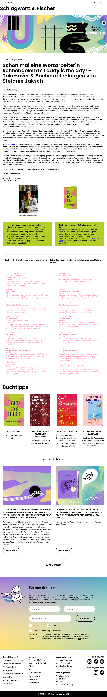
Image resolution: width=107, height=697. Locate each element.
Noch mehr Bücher (53, 459)
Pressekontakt (9, 667)
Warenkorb (34, 682)
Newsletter (8, 677)
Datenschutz (35, 672)
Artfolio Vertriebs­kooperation (11, 681)
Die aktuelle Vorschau (13, 673)
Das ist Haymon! (10, 657)
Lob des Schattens (66, 319)
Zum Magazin (53, 564)
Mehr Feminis (11, 275)
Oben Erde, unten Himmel (69, 305)
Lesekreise (7, 670)
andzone (26, 350)
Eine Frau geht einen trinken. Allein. (73, 366)
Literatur (55, 625)
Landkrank (10, 364)
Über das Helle (9, 144)
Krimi (36, 625)
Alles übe (62, 275)
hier (79, 639)
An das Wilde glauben (67, 334)
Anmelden (85, 618)
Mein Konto (34, 679)
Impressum (34, 676)
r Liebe (68, 275)
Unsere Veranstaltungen (37, 658)
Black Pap (10, 291)
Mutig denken (11, 319)
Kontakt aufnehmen (12, 663)
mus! (19, 275)
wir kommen (11, 334)
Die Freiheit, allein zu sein (69, 291)
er (15, 291)
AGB (31, 669)
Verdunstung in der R (14, 350)
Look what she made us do (69, 350)
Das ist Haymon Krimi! (13, 660)
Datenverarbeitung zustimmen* (47, 631)
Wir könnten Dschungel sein (17, 305)
